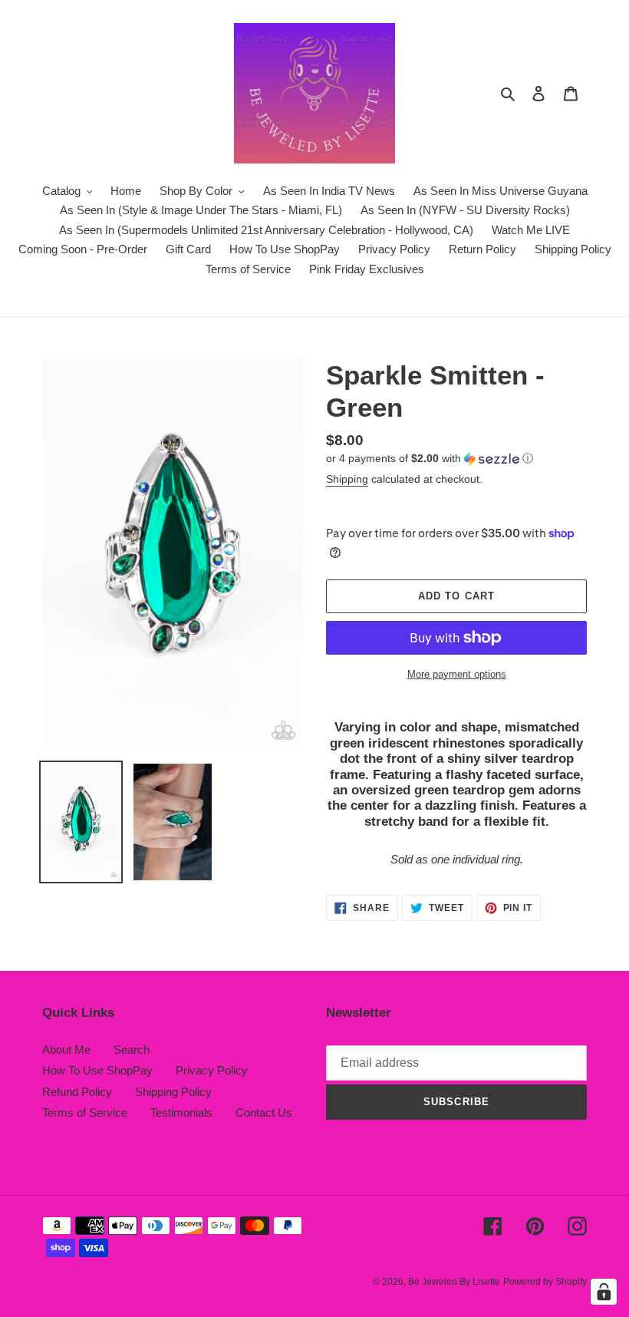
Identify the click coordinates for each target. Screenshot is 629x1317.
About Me (66, 1049)
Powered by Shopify (545, 1281)
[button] (429, 458)
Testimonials (181, 1112)
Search (132, 1049)
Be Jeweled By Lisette (454, 1281)
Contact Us (263, 1112)
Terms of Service (84, 1112)
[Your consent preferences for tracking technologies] (604, 1292)
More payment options (456, 674)
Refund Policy (77, 1091)
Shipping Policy (173, 1091)
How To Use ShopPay (97, 1070)
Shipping (347, 479)
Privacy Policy (212, 1070)
